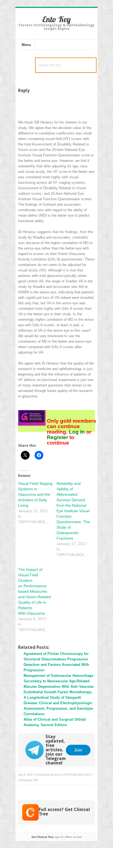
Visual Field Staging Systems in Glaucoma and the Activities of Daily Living (35, 494)
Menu (26, 45)
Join (78, 749)
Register (58, 437)
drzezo (55, 774)
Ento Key (56, 19)
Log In (77, 432)
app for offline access (57, 836)
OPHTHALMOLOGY (77, 774)
